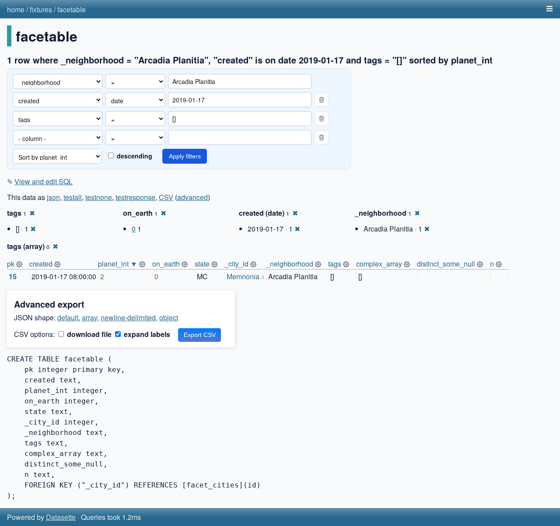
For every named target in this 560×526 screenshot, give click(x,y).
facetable (71, 9)
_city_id (236, 264)
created (40, 264)
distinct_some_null (446, 264)
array (89, 317)
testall (72, 197)
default (67, 317)
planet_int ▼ (117, 264)
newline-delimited (128, 317)
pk (10, 264)
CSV (166, 197)
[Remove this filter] (322, 100)
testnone (98, 197)
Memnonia (243, 276)
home (15, 9)
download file (88, 334)
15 (13, 276)
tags (334, 264)
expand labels (146, 334)
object (168, 317)
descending (133, 155)
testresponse (135, 197)
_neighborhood (289, 264)
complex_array (379, 264)
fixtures (41, 9)
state (202, 264)
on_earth (166, 264)
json (53, 197)
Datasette (61, 517)
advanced (192, 197)
